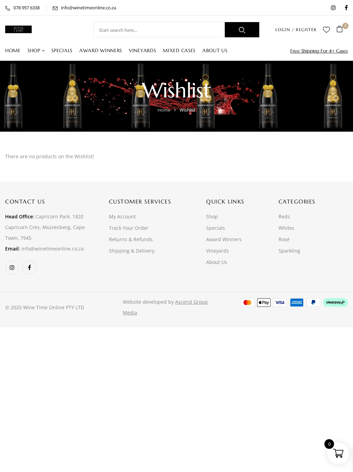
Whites (286, 228)
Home (164, 110)
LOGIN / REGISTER (295, 29)
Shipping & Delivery (131, 250)
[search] (242, 29)
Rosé (284, 239)
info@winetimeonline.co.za (88, 7)
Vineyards (217, 250)
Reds (284, 216)
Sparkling (289, 250)
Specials (215, 228)
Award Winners (224, 239)
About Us (216, 262)
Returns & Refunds (131, 239)
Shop (212, 216)
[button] (342, 29)
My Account (122, 216)
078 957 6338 (26, 7)
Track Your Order (129, 228)
